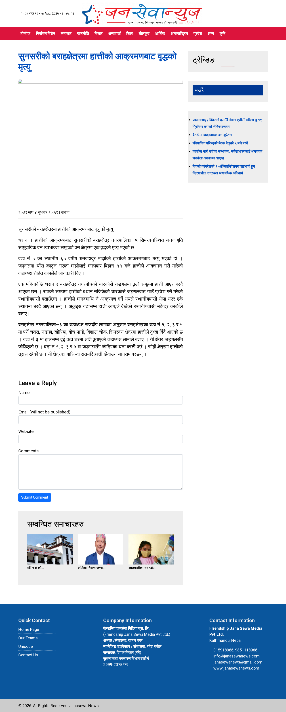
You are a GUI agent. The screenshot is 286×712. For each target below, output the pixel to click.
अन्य (211, 33)
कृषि (222, 33)
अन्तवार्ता (114, 33)
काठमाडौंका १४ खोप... (142, 568)
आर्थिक (160, 33)
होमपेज (25, 33)
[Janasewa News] (142, 13)
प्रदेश (197, 33)
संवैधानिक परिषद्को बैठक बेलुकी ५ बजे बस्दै (220, 143)
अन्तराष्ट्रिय (179, 33)
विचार (99, 33)
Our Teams (28, 638)
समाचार (66, 33)
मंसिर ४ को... (35, 568)
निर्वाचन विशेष (45, 33)
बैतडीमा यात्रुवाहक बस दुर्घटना (212, 135)
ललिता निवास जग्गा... (91, 568)
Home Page (28, 629)
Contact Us (28, 655)
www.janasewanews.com (236, 668)
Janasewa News (84, 705)
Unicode (25, 646)
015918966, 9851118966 (235, 650)
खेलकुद (144, 33)
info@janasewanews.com (236, 656)
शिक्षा (129, 33)
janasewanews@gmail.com (237, 662)
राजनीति (83, 33)
